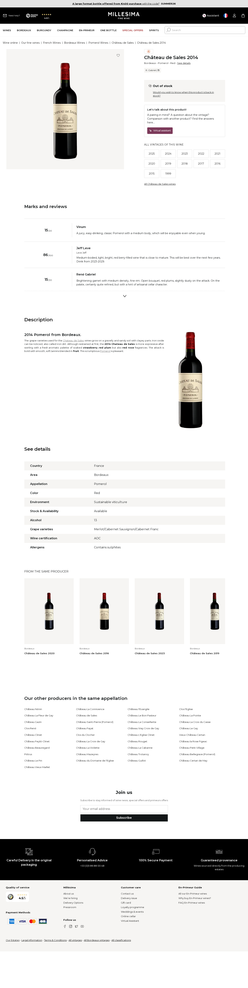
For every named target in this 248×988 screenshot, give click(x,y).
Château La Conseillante (142, 722)
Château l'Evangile (138, 709)
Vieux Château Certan (192, 734)
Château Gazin (33, 722)
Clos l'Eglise (186, 709)
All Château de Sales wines (160, 183)
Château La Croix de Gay (90, 741)
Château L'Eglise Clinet (141, 734)
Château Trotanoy (138, 754)
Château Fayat (84, 728)
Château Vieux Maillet (37, 767)
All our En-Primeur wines (192, 893)
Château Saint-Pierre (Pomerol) (94, 722)
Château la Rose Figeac (193, 741)
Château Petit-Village (191, 747)
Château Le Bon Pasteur (142, 715)
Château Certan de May (193, 760)
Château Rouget (137, 741)
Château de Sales (123, 42)
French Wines (52, 42)
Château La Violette (87, 747)
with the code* (115, 3)
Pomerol (163, 63)
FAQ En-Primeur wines (191, 902)
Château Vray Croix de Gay (143, 728)
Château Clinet (33, 734)
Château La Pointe (190, 715)
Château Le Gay (188, 728)
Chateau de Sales (73, 340)
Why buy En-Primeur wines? (194, 898)
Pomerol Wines (98, 42)
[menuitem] (7, 30)
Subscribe (124, 817)
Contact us (127, 893)
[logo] (124, 15)
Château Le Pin (33, 760)
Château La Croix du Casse (195, 722)
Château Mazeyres (87, 754)
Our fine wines (30, 42)
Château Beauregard (37, 747)
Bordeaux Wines (74, 42)
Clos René (30, 728)
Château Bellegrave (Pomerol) (197, 754)
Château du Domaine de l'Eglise (95, 760)
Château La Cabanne (140, 747)
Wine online (10, 42)
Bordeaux (150, 63)
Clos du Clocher (85, 734)
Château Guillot (137, 760)
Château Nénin (33, 709)
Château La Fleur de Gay (38, 715)
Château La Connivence (90, 709)
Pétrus (28, 754)
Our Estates (12, 940)
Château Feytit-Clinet (37, 741)
